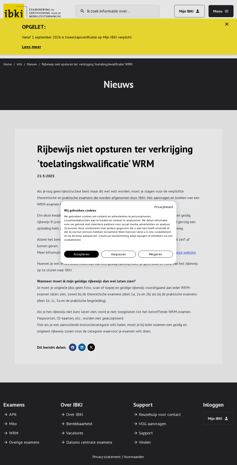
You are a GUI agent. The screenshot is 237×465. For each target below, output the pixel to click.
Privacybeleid (163, 207)
